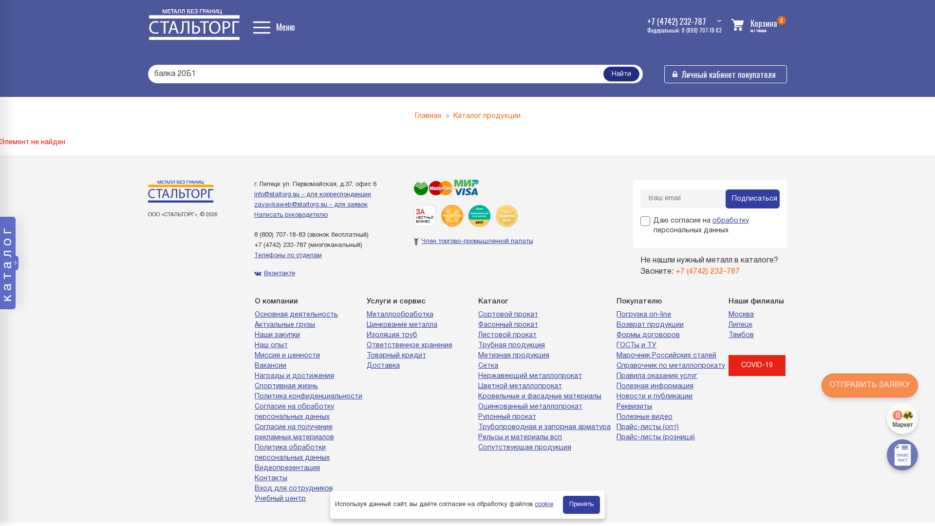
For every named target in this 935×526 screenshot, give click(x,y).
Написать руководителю (291, 215)
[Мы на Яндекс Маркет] (902, 418)
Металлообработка (400, 315)
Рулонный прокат (507, 417)
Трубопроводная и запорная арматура (544, 427)
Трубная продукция (511, 345)
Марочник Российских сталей (666, 356)
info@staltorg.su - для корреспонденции (312, 195)
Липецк (740, 325)
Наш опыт (271, 345)
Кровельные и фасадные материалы (539, 397)
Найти (621, 74)
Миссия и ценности (287, 356)
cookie (544, 504)
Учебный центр (280, 499)
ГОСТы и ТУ (636, 345)
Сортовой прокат (508, 315)
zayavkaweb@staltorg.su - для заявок (311, 205)
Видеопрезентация (287, 468)
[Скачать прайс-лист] (902, 454)
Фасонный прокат (508, 325)
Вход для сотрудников (294, 489)
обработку (730, 221)
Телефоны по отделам (288, 256)
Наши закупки (277, 335)
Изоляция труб (392, 335)
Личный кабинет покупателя (729, 74)
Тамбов (741, 335)
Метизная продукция (513, 356)
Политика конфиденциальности (308, 397)
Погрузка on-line (644, 315)
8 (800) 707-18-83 (279, 235)
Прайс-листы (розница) (656, 437)
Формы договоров (648, 335)
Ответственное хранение (409, 345)
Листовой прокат (507, 335)
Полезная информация (655, 386)
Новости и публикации (654, 397)
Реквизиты (634, 407)
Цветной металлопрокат (520, 386)
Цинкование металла (402, 325)
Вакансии (270, 366)
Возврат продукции (650, 325)
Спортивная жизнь (286, 386)
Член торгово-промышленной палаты (477, 241)
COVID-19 (757, 365)
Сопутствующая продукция (524, 448)
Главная (428, 116)
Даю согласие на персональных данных (701, 226)
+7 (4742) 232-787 (280, 245)
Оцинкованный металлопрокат (530, 407)
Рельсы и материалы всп (520, 437)
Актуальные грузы (285, 325)
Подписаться (754, 199)
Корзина (763, 23)
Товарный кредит (396, 356)
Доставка (383, 366)
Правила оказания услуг (657, 376)
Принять (581, 504)
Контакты (271, 478)
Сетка (488, 366)
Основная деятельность (296, 315)
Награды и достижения (294, 376)
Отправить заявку (869, 385)
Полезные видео (645, 417)
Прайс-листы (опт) (648, 427)
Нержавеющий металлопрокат (530, 376)
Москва (741, 315)
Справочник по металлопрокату (671, 366)
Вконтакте (279, 274)
